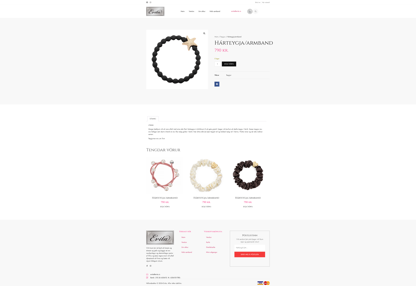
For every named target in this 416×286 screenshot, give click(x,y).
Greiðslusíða (210, 247)
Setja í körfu (229, 64)
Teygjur (222, 36)
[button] (255, 11)
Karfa (208, 242)
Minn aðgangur (211, 252)
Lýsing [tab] (153, 118)
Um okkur (201, 11)
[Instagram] (150, 2)
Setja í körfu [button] (165, 207)
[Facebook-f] (147, 266)
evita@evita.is (236, 11)
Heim (182, 11)
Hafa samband (215, 11)
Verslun (191, 11)
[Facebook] (147, 2)
